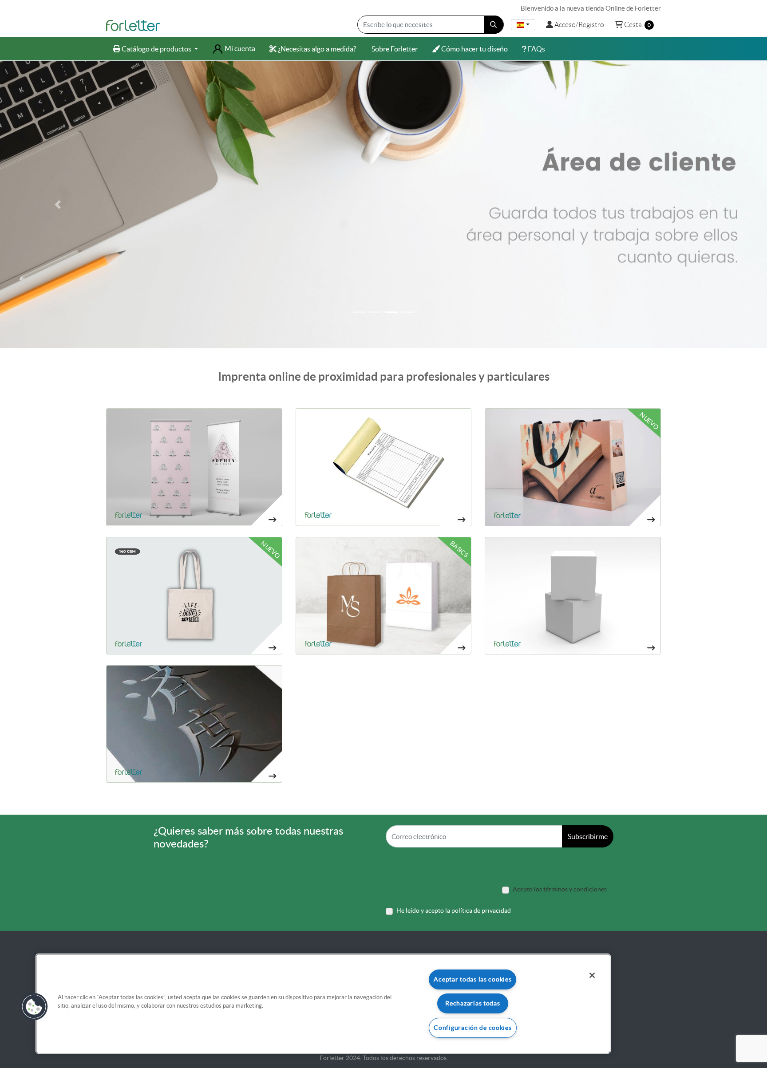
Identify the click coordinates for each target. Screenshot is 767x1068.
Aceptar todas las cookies (472, 979)
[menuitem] (155, 48)
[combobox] (523, 24)
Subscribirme (588, 836)
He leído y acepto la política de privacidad (453, 910)
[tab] (359, 312)
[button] (34, 1007)
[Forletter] (133, 25)
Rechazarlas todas (472, 1003)
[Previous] (57, 204)
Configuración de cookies (472, 1027)
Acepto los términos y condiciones (560, 889)
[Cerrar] (592, 975)
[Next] (709, 204)
